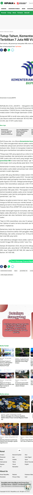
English (27, 464)
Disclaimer (3, 477)
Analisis (14, 459)
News (1, 459)
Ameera (2, 454)
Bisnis (14, 12)
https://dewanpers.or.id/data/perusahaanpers (13, 486)
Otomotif (26, 12)
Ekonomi (6, 31)
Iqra (13, 457)
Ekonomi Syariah (14, 8)
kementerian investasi (6, 270)
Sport (26, 459)
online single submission (7, 274)
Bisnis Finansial (29, 462)
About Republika (4, 474)
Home (1, 31)
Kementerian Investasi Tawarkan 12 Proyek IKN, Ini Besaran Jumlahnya (6, 132)
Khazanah (2, 457)
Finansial (3, 12)
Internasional (3, 462)
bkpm (15, 270)
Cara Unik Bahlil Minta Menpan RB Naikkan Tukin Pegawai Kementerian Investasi (22, 132)
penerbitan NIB (5, 161)
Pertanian (20, 12)
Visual (14, 464)
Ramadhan (15, 466)
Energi (9, 12)
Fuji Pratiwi (18, 46)
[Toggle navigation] (2, 3)
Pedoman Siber (29, 474)
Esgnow (2, 464)
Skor (26, 454)
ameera (3, 8)
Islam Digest (28, 457)
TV (1, 466)
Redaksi (14, 474)
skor (23, 8)
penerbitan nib (23, 270)
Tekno (14, 462)
